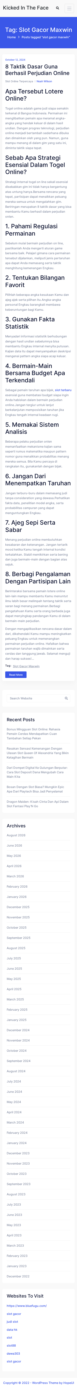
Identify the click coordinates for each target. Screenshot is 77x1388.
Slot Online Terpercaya (19, 81)
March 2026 (15, 876)
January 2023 (17, 1266)
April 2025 (14, 989)
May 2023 (14, 1225)
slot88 (11, 1345)
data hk (12, 1329)
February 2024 (17, 1133)
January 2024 (17, 1143)
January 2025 (17, 1020)
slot (9, 1337)
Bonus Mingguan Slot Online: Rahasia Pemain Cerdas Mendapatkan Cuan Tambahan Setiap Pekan (33, 733)
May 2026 (14, 856)
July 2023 (14, 1204)
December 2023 (18, 1153)
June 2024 (14, 1092)
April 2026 (14, 866)
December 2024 (18, 1030)
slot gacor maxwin (26, 666)
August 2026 (16, 835)
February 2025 (17, 1009)
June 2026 (14, 845)
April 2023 (14, 1235)
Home (11, 37)
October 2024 (17, 1050)
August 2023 (16, 1194)
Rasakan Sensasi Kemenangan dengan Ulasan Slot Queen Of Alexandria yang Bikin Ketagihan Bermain (38, 753)
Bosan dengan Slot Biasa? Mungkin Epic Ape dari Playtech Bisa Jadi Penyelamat (35, 789)
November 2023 (18, 1163)
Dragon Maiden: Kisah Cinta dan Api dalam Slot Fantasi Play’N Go (38, 804)
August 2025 (16, 948)
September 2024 (18, 1061)
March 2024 (15, 1122)
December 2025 (18, 907)
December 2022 (18, 1276)
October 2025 (17, 927)
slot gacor (14, 1314)
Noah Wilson (44, 81)
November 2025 (18, 917)
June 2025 (14, 968)
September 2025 (18, 938)
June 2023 (14, 1215)
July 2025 (14, 958)
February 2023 (17, 1256)
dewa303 (13, 1353)
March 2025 (15, 999)
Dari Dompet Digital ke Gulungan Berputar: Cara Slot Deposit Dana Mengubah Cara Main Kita (37, 772)
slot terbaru (63, 390)
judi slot (12, 1321)
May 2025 (14, 979)
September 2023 (18, 1184)
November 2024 (18, 1040)
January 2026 (17, 897)
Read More (16, 674)
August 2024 (16, 1071)
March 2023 (15, 1245)
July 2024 (14, 1081)
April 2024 (14, 1112)
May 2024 (14, 1102)
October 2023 (17, 1174)
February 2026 (17, 886)
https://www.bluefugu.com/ (27, 1306)
